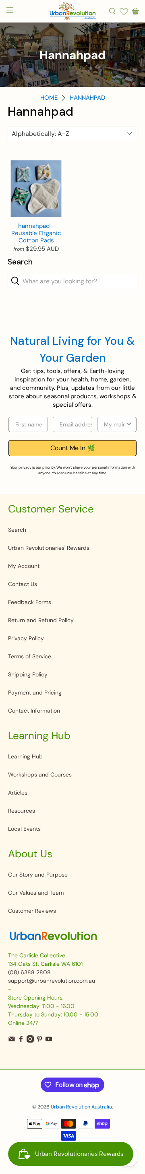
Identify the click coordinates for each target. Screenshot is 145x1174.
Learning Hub (25, 756)
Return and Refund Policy (41, 620)
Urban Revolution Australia (81, 1107)
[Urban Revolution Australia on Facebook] (21, 1040)
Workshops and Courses (40, 774)
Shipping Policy (28, 674)
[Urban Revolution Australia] (72, 11)
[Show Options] (129, 424)
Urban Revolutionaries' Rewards (48, 547)
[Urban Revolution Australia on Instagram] (30, 1040)
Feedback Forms (29, 602)
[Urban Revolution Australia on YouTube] (48, 1040)
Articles (17, 792)
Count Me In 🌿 (72, 448)
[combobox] (114, 424)
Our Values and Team (36, 892)
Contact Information (34, 710)
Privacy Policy (26, 638)
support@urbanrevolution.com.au (51, 980)
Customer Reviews (32, 910)
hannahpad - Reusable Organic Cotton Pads (36, 233)
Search (17, 529)
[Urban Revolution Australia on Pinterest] (39, 1040)
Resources (21, 810)
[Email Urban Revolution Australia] (11, 1040)
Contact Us (22, 584)
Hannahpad (87, 98)
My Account (23, 566)
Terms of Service (29, 656)
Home (49, 98)
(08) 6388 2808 (29, 972)
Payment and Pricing (35, 692)
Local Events (24, 828)
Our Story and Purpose (38, 874)
